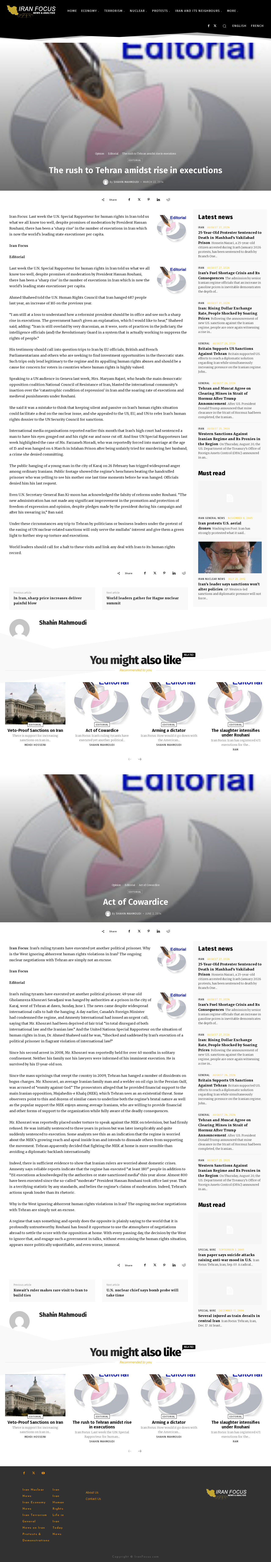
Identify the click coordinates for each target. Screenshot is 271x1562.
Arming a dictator (169, 730)
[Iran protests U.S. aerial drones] (230, 496)
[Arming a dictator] (169, 703)
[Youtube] (43, 1473)
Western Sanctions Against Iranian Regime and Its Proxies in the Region (229, 439)
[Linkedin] (158, 199)
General (204, 343)
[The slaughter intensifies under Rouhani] (236, 703)
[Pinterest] (148, 199)
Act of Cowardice (102, 730)
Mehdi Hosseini (35, 744)
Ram (235, 749)
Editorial (113, 153)
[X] (215, 26)
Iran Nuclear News (211, 579)
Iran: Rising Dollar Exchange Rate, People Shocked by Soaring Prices (227, 313)
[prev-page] (130, 759)
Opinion (99, 153)
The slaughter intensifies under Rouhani (236, 733)
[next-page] (140, 759)
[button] (224, 26)
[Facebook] (208, 26)
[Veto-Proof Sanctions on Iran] (35, 703)
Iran (201, 227)
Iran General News (211, 518)
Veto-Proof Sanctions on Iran (35, 730)
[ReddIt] (168, 199)
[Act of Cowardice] (102, 703)
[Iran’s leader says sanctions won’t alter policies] (230, 557)
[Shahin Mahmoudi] (106, 182)
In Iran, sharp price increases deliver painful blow (48, 600)
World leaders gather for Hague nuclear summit (142, 600)
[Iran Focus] (31, 10)
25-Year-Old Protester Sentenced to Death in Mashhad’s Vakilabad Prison (229, 237)
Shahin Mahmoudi (126, 182)
